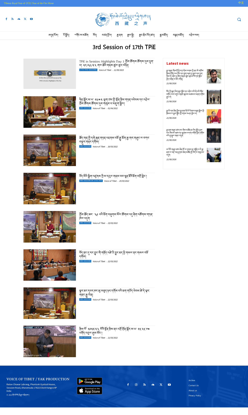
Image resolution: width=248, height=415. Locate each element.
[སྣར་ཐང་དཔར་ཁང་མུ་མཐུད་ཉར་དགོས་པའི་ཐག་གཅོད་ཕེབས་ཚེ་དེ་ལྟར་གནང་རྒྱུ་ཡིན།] (49, 303)
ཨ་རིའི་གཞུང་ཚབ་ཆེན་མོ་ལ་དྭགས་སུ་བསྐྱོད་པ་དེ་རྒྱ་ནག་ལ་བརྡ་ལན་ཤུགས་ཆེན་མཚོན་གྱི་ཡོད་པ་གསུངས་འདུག (185, 152)
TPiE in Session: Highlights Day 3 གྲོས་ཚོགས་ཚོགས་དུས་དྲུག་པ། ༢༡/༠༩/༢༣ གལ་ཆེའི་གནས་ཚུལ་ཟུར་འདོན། (116, 64)
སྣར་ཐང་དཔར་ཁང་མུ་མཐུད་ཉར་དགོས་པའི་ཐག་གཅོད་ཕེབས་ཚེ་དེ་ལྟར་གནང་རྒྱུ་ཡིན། (114, 293)
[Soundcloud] (19, 20)
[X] (25, 20)
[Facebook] (6, 20)
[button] (239, 19)
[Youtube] (31, 20)
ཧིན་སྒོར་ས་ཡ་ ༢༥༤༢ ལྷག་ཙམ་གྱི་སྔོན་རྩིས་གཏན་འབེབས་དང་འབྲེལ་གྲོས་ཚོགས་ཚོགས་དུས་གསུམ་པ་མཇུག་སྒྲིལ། (114, 102)
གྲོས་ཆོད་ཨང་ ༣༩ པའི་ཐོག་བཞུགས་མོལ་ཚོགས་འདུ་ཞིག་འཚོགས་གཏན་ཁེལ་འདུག (116, 217)
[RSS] (12, 20)
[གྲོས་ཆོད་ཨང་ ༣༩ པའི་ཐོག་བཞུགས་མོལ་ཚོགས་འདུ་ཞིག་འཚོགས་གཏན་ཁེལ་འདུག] (49, 227)
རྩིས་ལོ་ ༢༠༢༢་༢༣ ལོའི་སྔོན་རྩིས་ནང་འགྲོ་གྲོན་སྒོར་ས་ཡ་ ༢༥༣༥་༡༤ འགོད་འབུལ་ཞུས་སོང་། (114, 331)
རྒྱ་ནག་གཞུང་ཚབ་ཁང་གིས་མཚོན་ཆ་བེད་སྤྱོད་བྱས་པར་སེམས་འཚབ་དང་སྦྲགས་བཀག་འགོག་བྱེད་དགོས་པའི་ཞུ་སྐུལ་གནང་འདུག (185, 133)
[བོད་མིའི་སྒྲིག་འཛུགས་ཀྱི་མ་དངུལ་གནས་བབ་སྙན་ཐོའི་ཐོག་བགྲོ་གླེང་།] (49, 188)
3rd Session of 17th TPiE (91, 181)
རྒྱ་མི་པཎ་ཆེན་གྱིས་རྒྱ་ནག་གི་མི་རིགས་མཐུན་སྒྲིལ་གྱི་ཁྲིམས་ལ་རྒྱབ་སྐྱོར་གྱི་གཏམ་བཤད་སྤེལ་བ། (185, 112)
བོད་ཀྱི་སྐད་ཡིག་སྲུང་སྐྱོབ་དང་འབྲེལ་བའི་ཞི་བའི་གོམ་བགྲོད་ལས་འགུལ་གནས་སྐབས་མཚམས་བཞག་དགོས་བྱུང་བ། (185, 94)
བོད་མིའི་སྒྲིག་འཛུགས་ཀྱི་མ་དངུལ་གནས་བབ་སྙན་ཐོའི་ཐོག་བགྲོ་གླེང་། (113, 177)
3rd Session (85, 108)
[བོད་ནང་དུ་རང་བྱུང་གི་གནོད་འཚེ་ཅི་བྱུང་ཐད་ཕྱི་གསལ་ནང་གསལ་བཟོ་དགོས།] (49, 265)
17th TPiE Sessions (88, 70)
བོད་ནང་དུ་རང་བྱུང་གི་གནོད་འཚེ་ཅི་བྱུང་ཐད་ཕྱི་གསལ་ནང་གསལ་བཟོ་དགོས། (114, 255)
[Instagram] (136, 385)
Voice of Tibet (105, 70)
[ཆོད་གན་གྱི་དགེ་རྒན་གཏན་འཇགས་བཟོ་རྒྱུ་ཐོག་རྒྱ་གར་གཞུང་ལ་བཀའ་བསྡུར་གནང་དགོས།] (49, 150)
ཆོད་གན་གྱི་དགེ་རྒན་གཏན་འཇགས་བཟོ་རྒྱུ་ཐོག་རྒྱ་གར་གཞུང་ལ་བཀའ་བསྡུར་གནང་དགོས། (114, 140)
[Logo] (124, 19)
